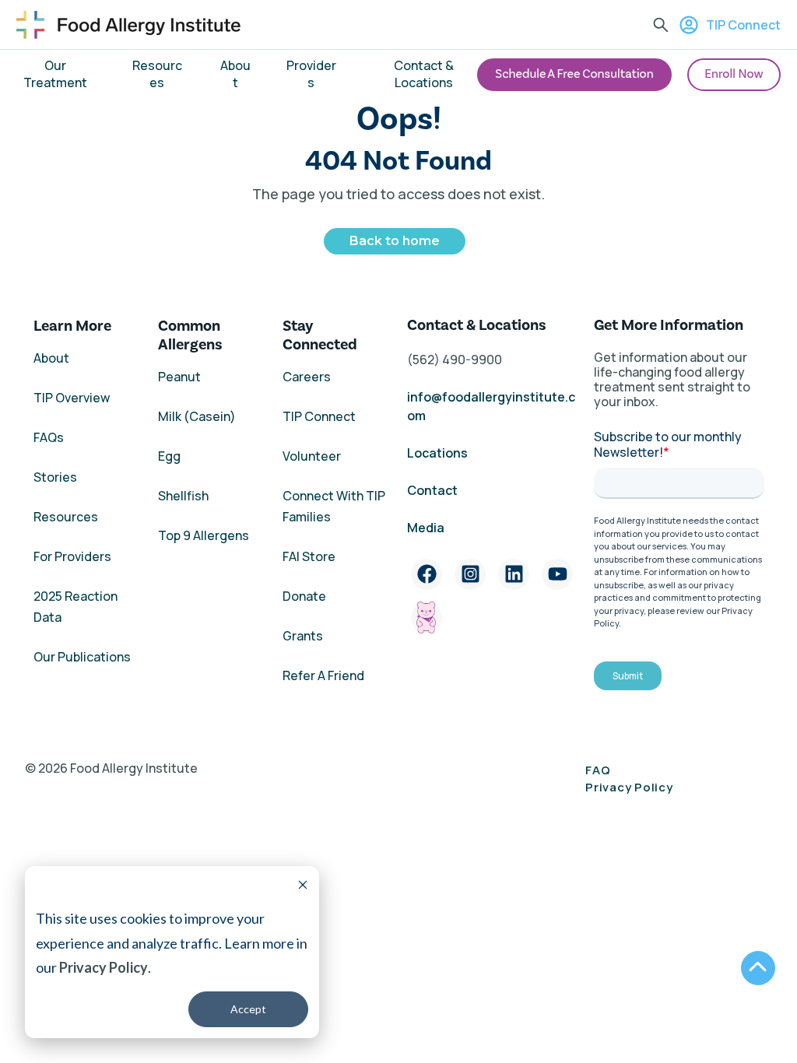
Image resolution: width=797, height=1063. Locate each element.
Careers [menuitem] (307, 376)
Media (425, 527)
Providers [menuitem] (311, 74)
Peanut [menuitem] (179, 376)
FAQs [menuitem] (48, 437)
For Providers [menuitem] (72, 556)
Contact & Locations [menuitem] (424, 74)
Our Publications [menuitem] (82, 656)
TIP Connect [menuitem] (319, 416)
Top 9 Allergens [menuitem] (203, 535)
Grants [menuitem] (303, 635)
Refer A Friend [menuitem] (323, 675)
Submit (628, 676)
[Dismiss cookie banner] (302, 886)
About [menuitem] (235, 74)
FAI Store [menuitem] (309, 556)
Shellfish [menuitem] (183, 495)
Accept (248, 1009)
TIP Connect (743, 24)
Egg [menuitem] (169, 456)
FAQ (597, 770)
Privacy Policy (103, 967)
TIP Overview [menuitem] (71, 397)
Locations (437, 452)
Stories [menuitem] (55, 477)
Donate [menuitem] (304, 596)
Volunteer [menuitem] (312, 456)
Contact (433, 490)
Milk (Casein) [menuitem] (197, 416)
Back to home (394, 240)
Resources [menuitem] (157, 74)
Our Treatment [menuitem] (55, 74)
